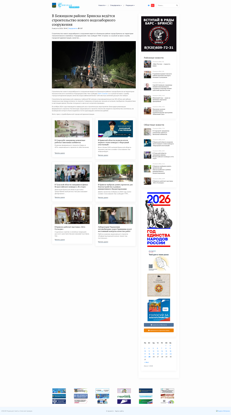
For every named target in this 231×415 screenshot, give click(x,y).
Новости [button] (101, 5)
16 (170, 351)
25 (149, 357)
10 (145, 351)
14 (162, 351)
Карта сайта (119, 411)
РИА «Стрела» (103, 93)
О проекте (110, 411)
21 (162, 354)
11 (149, 351)
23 (171, 354)
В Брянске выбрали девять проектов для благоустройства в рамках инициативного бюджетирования (115, 186)
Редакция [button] (129, 5)
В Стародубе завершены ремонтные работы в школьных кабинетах (70, 141)
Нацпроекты (73, 28)
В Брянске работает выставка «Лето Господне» (70, 228)
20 (158, 354)
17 (145, 354)
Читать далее (60, 153)
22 (166, 354)
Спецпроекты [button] (115, 5)
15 (166, 351)
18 (149, 354)
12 (153, 351)
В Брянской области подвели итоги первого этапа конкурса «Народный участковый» (113, 142)
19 (153, 354)
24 (145, 357)
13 (158, 351)
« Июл (146, 362)
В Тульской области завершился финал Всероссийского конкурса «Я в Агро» (71, 185)
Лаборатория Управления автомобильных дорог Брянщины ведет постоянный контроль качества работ (115, 229)
